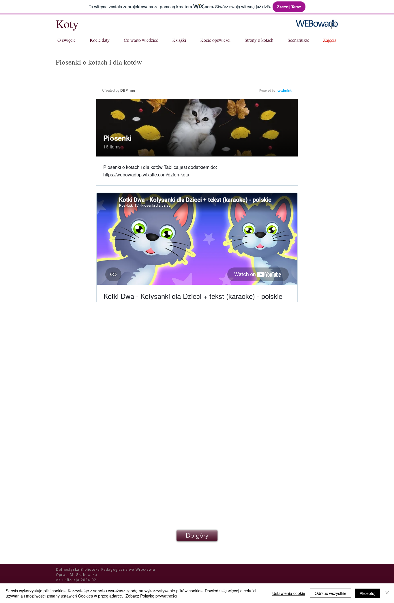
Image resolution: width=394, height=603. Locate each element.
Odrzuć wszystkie (330, 593)
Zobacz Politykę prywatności (151, 596)
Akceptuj (367, 593)
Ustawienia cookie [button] (288, 593)
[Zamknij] (387, 593)
